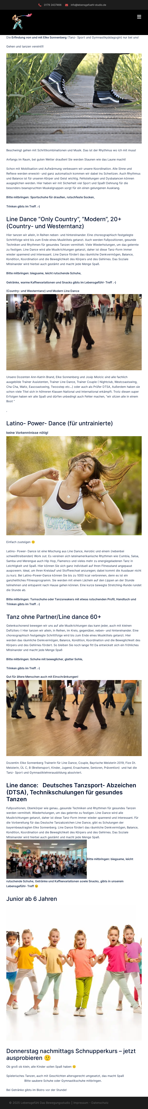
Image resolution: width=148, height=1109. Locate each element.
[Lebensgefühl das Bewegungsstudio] (30, 22)
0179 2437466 (53, 4)
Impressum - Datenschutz (90, 1102)
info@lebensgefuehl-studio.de (88, 4)
